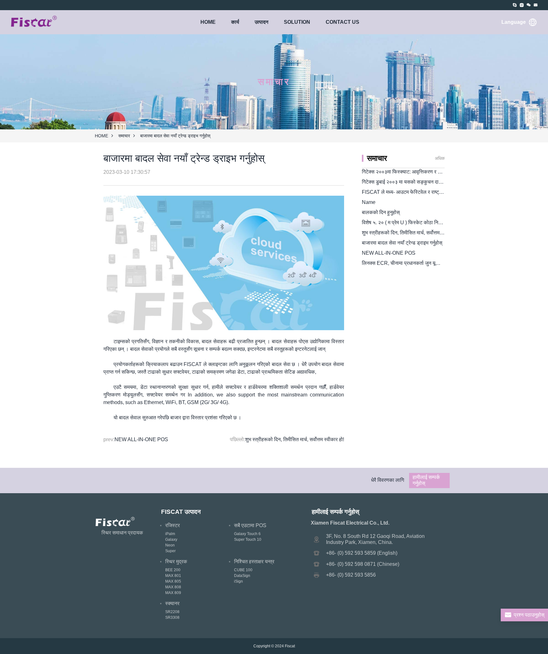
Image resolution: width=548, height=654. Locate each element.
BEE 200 (172, 570)
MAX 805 (173, 581)
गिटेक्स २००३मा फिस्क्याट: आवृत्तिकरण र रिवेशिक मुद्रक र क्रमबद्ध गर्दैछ (427, 171)
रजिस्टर (172, 525)
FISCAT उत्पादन (181, 511)
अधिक (440, 158)
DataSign (242, 575)
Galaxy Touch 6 (247, 534)
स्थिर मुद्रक (176, 561)
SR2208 (172, 612)
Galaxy (171, 539)
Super (170, 551)
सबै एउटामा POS (250, 525)
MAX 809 (173, 593)
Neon (170, 545)
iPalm (170, 534)
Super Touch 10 (247, 539)
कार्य (235, 22)
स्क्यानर (172, 603)
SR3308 (172, 617)
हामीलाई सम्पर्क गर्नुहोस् (426, 480)
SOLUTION (297, 22)
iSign (238, 581)
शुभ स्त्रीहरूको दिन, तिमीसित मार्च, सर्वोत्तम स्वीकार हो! (294, 439)
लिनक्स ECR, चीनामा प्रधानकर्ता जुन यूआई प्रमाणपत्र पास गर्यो (420, 263)
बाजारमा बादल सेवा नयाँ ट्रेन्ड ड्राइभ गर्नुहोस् (402, 242)
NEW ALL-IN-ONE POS (141, 439)
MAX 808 (173, 587)
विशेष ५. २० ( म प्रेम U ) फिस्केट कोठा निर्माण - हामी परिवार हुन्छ (420, 222)
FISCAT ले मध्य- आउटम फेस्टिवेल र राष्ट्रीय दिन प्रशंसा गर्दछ (419, 192)
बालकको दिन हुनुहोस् (381, 212)
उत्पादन (261, 22)
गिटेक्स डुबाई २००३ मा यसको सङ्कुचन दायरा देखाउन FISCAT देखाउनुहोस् (431, 182)
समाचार (124, 135)
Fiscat (290, 646)
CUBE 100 (243, 570)
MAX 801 (173, 575)
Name (368, 202)
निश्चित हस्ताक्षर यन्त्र (254, 561)
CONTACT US (342, 22)
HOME (208, 22)
